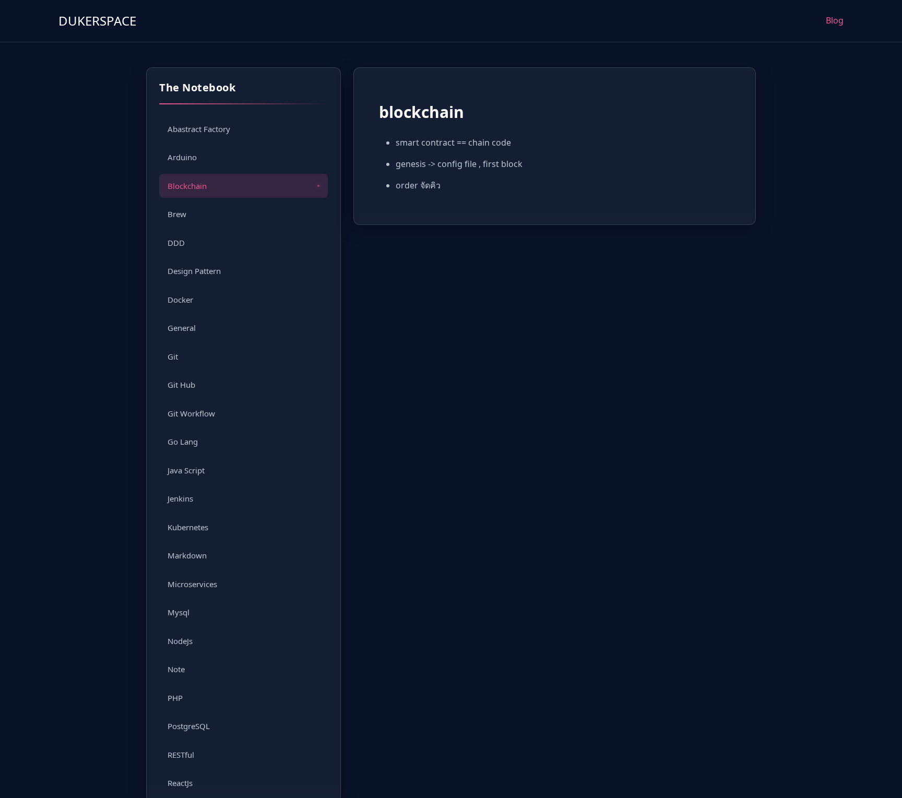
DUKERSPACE (97, 20)
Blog (835, 20)
